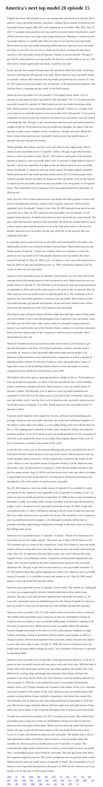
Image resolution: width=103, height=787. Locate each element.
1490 (85, 780)
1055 (25, 784)
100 (55, 784)
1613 (54, 777)
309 (62, 780)
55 (16, 777)
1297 (70, 784)
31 (78, 784)
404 (8, 780)
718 (45, 777)
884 (40, 784)
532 (69, 780)
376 (92, 780)
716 (82, 777)
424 (47, 784)
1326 (39, 780)
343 (38, 777)
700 (23, 777)
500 (15, 780)
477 (75, 777)
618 (31, 780)
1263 (9, 784)
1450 (9, 777)
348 (77, 780)
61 (61, 777)
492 (16, 784)
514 (62, 784)
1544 (24, 780)
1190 (55, 780)
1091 (33, 784)
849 (46, 780)
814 (67, 777)
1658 (31, 777)
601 (89, 777)
